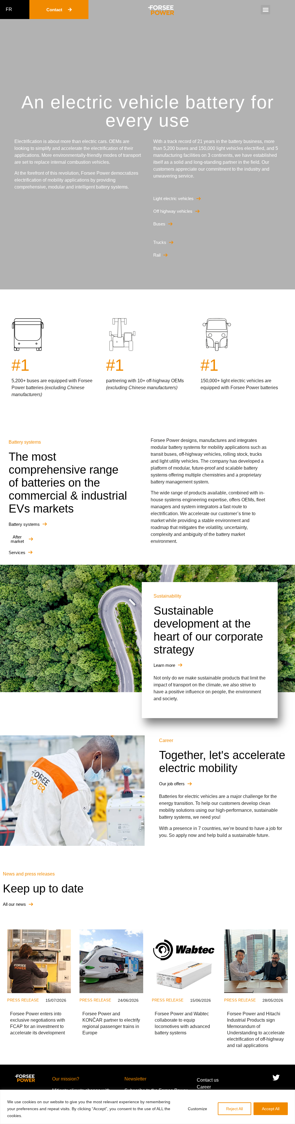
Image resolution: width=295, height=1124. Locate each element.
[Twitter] (276, 1077)
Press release (23, 1000)
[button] (265, 9)
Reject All (234, 1108)
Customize (197, 1108)
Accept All (270, 1108)
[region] (147, 1107)
